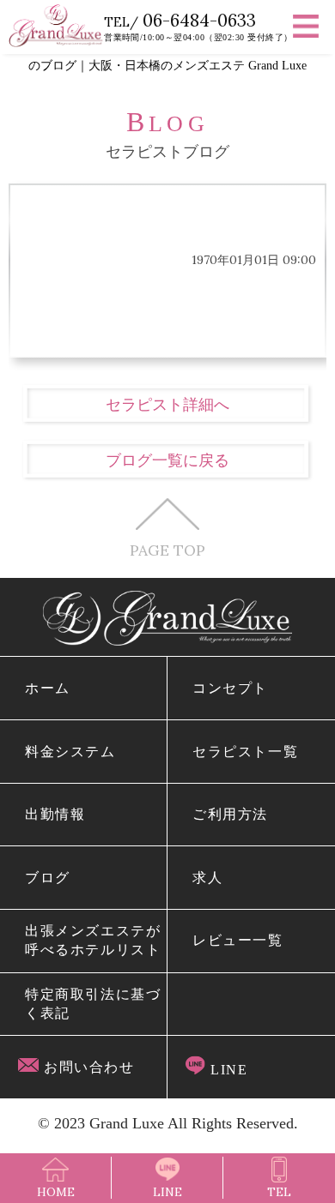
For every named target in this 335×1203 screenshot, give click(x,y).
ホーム (47, 688)
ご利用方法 (230, 814)
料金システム (70, 751)
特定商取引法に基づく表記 (93, 1003)
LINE (226, 1069)
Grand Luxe (126, 1123)
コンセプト (230, 688)
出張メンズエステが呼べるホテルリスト (93, 940)
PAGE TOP (167, 548)
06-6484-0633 (199, 20)
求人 (207, 877)
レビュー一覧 (237, 940)
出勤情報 (55, 814)
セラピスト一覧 (245, 751)
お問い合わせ (86, 1067)
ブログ (47, 877)
